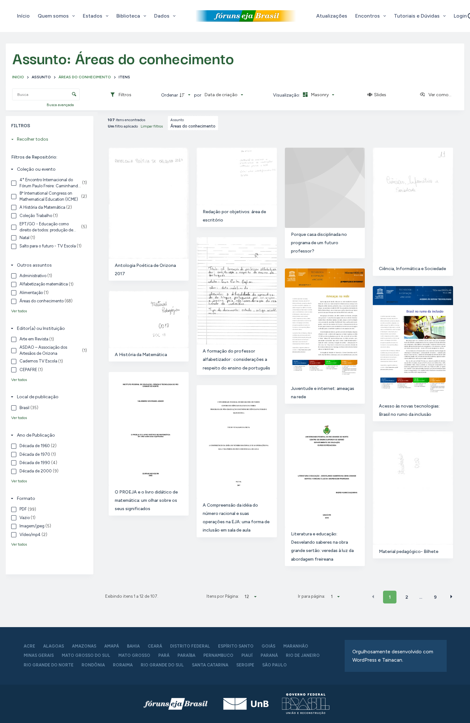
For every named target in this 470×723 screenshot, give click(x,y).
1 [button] (390, 597)
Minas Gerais (39, 655)
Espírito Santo (236, 646)
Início (23, 16)
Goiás (268, 646)
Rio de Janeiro (303, 655)
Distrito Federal (190, 646)
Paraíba (186, 655)
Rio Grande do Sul (162, 665)
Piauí (247, 655)
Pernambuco (218, 655)
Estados (92, 16)
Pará (163, 655)
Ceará (155, 646)
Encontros (367, 16)
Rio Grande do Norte (49, 665)
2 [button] (406, 597)
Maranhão (295, 646)
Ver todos (19, 311)
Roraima (123, 665)
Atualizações (331, 16)
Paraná (269, 655)
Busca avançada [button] (61, 105)
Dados (161, 16)
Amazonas (84, 646)
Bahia (133, 646)
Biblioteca (128, 16)
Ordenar (169, 95)
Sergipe (245, 665)
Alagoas (53, 646)
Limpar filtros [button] (152, 126)
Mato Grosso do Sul (86, 655)
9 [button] (435, 597)
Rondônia (93, 665)
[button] (373, 596)
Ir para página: (311, 596)
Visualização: (287, 95)
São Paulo (274, 665)
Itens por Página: (223, 596)
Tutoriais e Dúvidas (417, 16)
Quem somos (53, 16)
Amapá (111, 646)
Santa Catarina (210, 665)
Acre (29, 646)
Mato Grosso (134, 655)
